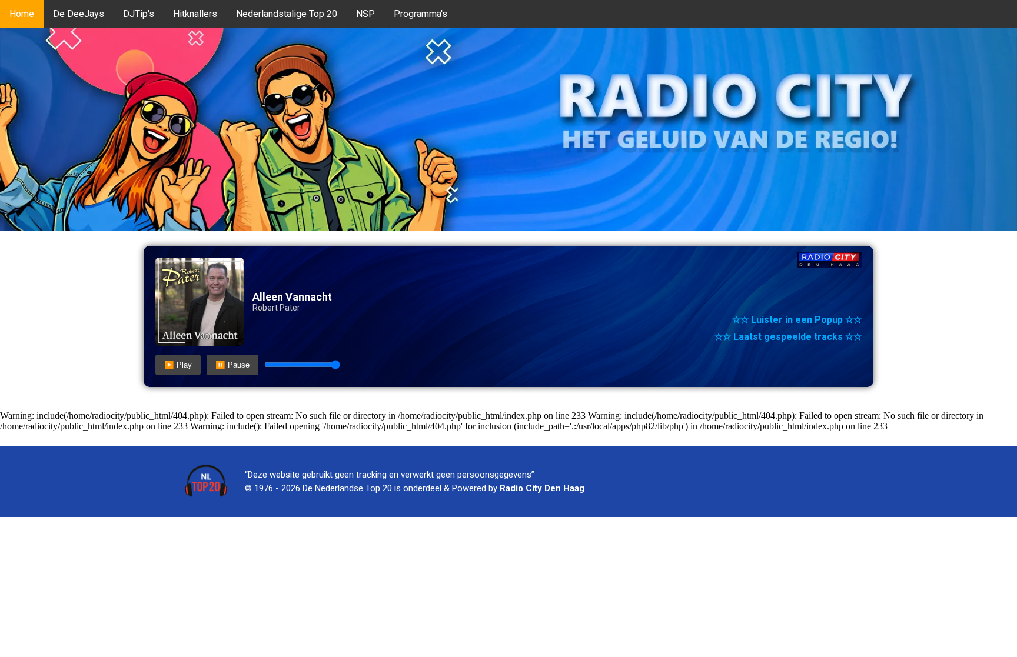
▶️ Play (178, 365)
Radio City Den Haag (542, 488)
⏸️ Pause (232, 365)
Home (21, 13)
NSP (365, 13)
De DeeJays (78, 13)
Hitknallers (195, 13)
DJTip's (138, 13)
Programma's (420, 13)
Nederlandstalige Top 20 (286, 13)
